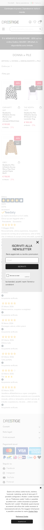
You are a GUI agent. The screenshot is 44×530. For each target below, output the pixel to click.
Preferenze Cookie (22, 516)
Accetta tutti (22, 521)
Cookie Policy (33, 511)
